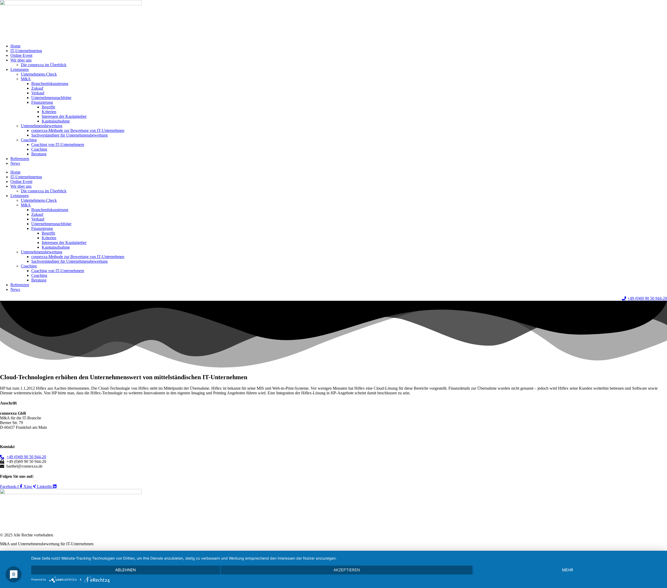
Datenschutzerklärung (30, 436)
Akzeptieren (347, 569)
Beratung (38, 154)
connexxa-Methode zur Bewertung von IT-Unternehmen (77, 130)
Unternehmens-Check (39, 74)
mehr (567, 569)
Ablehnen (125, 569)
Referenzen (19, 158)
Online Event (21, 55)
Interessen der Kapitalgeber (64, 116)
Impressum (60, 436)
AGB (4, 436)
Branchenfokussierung (49, 83)
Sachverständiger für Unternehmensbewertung (69, 135)
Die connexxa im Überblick (43, 65)
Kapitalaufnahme (56, 121)
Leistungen (19, 69)
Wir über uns (21, 60)
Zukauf (37, 88)
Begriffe (48, 107)
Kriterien (49, 111)
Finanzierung (42, 102)
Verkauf (37, 93)
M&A (26, 79)
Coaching (29, 140)
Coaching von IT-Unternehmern (57, 144)
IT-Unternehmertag (26, 50)
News (15, 163)
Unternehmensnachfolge (51, 97)
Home (15, 46)
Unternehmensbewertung (41, 126)
